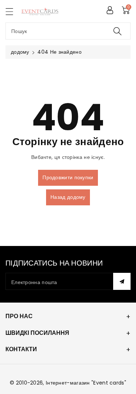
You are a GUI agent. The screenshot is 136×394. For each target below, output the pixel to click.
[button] (12, 11)
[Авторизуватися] (110, 10)
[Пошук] (117, 31)
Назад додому (68, 197)
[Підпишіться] (122, 281)
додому (20, 52)
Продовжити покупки (67, 177)
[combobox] (68, 31)
